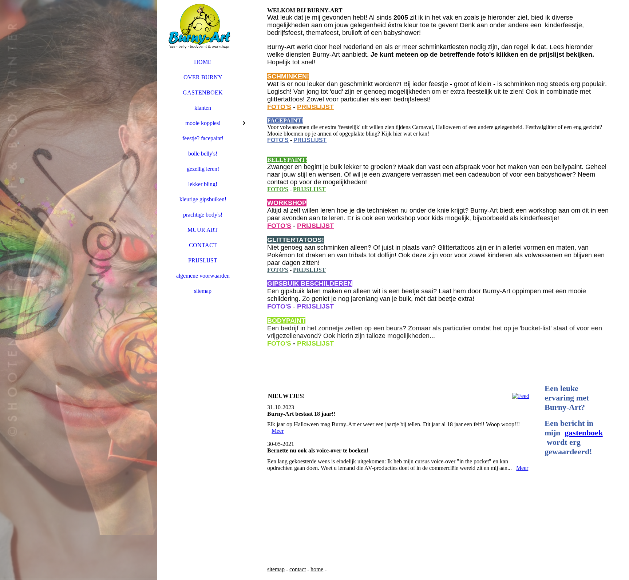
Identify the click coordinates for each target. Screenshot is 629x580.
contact (297, 569)
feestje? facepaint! (202, 138)
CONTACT (203, 245)
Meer (278, 431)
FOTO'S (279, 106)
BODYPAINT (286, 320)
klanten (202, 108)
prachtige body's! (202, 215)
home (316, 569)
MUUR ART (202, 230)
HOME (202, 62)
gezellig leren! (203, 169)
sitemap (202, 291)
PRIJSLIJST (202, 260)
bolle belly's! (202, 153)
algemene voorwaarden (203, 276)
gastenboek (584, 432)
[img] (78, 290)
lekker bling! (202, 184)
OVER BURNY (202, 77)
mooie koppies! (203, 123)
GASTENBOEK (203, 92)
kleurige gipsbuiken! (202, 199)
